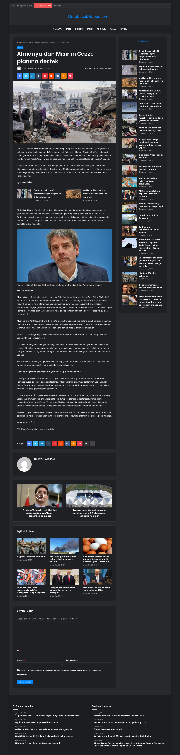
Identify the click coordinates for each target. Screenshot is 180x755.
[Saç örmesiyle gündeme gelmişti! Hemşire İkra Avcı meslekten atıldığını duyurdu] (129, 261)
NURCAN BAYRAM (29, 69)
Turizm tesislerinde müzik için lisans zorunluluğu (148, 181)
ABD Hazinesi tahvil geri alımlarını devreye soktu (150, 129)
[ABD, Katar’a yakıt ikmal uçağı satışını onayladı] (129, 107)
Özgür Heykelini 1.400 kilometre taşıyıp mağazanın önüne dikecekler (47, 193)
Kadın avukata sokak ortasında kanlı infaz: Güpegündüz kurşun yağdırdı (31, 590)
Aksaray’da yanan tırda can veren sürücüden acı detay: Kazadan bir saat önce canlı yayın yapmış (150, 300)
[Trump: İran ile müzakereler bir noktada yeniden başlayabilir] (129, 119)
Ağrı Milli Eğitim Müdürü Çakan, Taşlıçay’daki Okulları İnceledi (150, 93)
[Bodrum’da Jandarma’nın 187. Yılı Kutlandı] (129, 231)
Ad (19, 651)
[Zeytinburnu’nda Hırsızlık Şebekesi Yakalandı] (129, 70)
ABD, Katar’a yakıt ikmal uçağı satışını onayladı (150, 105)
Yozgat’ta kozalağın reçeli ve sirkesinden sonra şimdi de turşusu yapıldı (150, 143)
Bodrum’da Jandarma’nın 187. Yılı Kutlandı (149, 230)
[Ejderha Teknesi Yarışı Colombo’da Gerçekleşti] (129, 207)
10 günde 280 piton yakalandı (31, 556)
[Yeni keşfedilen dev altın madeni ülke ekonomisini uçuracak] (73, 193)
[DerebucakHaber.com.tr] (90, 16)
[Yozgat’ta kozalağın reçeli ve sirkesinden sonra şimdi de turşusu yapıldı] (129, 143)
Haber (68, 29)
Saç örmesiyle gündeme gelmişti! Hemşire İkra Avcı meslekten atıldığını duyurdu (150, 261)
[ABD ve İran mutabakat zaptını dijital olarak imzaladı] (129, 195)
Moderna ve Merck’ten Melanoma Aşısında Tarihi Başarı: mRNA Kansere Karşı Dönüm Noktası (149, 245)
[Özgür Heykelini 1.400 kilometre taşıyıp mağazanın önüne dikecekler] (24, 193)
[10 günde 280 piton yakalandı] (31, 546)
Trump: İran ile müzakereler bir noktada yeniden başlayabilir (151, 118)
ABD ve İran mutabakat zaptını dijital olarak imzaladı (150, 194)
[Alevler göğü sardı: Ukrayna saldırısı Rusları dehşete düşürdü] (64, 546)
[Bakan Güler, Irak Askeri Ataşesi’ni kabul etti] (129, 170)
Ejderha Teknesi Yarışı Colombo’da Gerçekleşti (151, 205)
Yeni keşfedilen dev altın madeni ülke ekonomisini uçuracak (78, 5)
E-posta (21, 660)
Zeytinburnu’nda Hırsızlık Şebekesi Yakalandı (151, 68)
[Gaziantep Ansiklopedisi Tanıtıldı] (129, 158)
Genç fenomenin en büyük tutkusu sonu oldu (150, 286)
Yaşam (113, 29)
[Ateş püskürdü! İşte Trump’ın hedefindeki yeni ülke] (97, 577)
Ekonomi (79, 29)
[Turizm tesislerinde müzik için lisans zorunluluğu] (129, 182)
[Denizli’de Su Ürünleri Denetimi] (129, 219)
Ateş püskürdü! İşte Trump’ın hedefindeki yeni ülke (96, 589)
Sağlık (90, 29)
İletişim (123, 29)
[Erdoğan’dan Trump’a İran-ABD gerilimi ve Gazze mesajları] (64, 577)
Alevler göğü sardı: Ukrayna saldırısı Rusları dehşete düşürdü (63, 559)
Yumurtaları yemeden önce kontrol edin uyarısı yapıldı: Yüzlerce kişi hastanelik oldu (96, 559)
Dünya (30, 42)
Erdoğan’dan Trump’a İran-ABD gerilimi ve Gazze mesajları (63, 590)
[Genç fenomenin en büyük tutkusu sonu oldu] (129, 288)
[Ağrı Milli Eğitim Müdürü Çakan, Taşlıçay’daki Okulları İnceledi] (129, 94)
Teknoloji (101, 29)
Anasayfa (57, 29)
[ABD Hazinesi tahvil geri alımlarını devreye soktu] (129, 131)
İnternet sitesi (72, 660)
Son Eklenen (143, 41)
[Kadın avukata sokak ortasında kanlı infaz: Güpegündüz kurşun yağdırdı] (31, 577)
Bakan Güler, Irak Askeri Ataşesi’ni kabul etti (150, 168)
